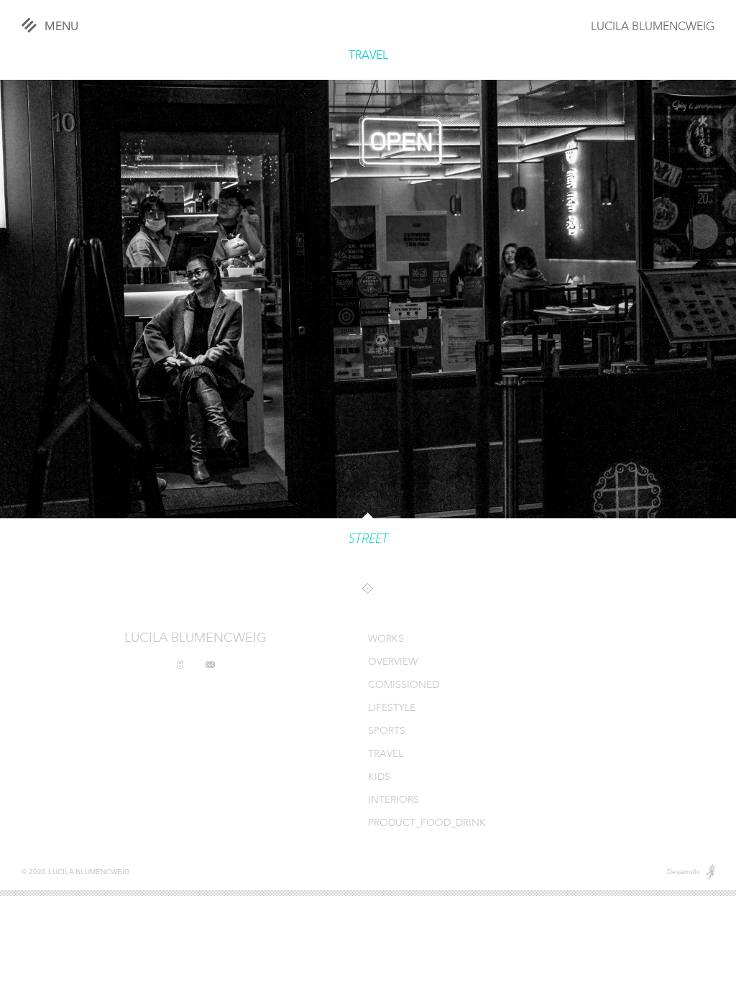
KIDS (379, 777)
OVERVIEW (393, 662)
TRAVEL (368, 56)
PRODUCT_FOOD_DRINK (427, 823)
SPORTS (386, 731)
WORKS (386, 639)
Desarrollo (683, 872)
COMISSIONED (403, 685)
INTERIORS (393, 800)
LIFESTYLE (391, 708)
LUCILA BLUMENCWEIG (652, 27)
